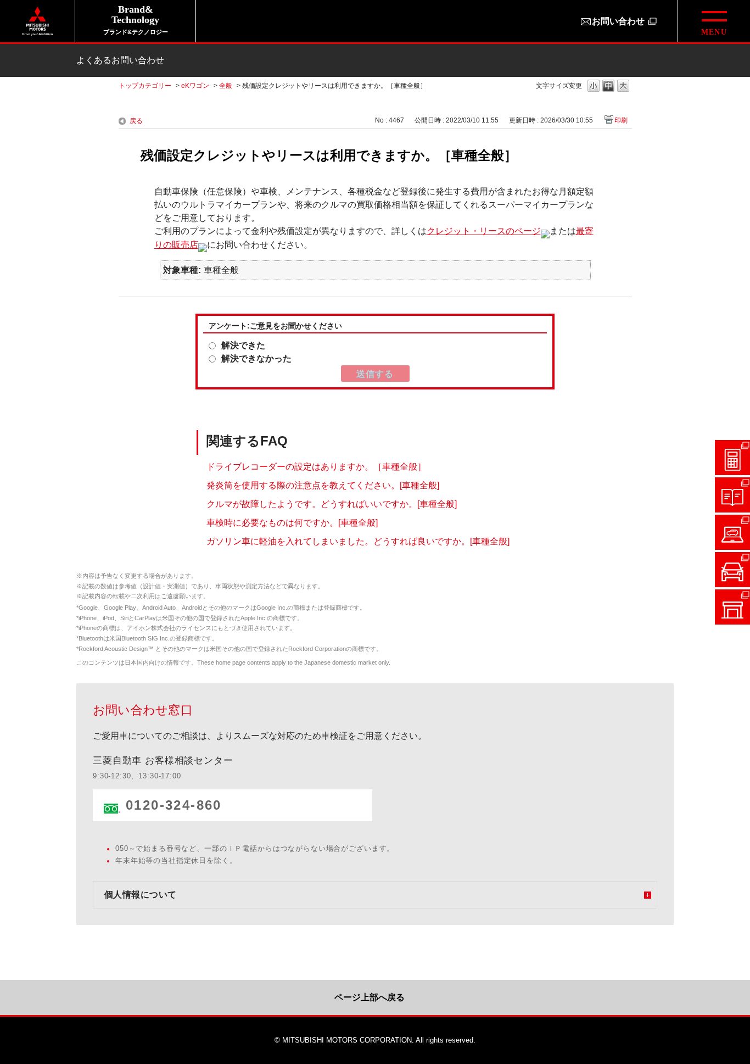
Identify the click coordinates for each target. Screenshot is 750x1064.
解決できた (243, 345)
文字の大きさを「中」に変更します (608, 86)
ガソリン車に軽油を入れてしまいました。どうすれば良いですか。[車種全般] (358, 540)
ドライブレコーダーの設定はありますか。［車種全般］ (316, 466)
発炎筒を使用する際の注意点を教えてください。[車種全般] (322, 484)
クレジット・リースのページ (484, 231)
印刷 (621, 120)
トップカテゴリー (145, 86)
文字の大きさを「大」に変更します (623, 86)
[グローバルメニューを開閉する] (714, 21)
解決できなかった (256, 358)
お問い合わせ (618, 21)
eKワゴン (195, 86)
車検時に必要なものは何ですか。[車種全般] (292, 522)
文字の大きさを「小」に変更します (593, 86)
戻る (136, 121)
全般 (225, 86)
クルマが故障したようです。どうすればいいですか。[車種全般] (331, 503)
